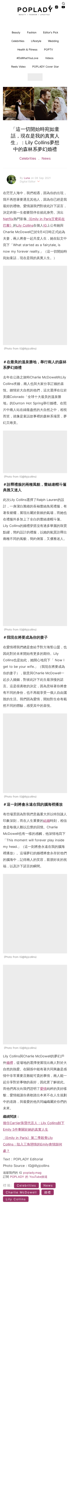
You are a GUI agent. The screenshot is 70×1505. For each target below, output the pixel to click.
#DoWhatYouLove (27, 58)
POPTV (48, 49)
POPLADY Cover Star (45, 66)
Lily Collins (24, 225)
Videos (49, 58)
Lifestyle (36, 41)
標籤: (8, 1185)
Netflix (8, 219)
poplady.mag (32, 1172)
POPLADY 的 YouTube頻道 (28, 1177)
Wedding (53, 41)
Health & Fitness (27, 49)
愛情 (43, 1089)
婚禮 (9, 1063)
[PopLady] (35, 11)
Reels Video (18, 66)
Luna (27, 177)
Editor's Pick (50, 32)
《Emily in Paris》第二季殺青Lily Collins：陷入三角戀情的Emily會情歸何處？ (32, 1144)
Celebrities (17, 41)
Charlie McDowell (21, 1192)
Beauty (16, 32)
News (46, 158)
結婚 (46, 821)
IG (45, 225)
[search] (63, 3)
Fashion (31, 32)
